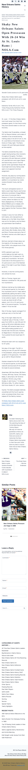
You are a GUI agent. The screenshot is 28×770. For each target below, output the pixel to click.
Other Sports (6, 684)
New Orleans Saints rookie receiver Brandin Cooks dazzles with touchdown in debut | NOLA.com (7, 466)
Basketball (5, 650)
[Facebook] (12, 1)
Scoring (4, 699)
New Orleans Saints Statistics (11, 677)
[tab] (11, 536)
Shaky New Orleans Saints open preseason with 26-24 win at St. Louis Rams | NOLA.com (14, 403)
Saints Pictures (6, 696)
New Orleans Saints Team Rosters (12, 679)
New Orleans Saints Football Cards (13, 670)
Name (4, 580)
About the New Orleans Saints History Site (15, 755)
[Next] (24, 511)
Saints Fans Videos (8, 694)
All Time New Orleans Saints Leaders (13, 648)
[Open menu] (24, 5)
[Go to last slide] (4, 511)
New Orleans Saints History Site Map (17, 753)
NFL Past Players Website (19, 750)
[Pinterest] (18, 1)
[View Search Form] (25, 10)
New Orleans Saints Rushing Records (13, 675)
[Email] (25, 1)
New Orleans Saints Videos (10, 682)
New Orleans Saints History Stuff (11, 52)
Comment (6, 558)
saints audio (5, 692)
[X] (15, 1)
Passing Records (7, 687)
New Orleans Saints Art (9, 663)
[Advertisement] (14, 626)
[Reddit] (21, 1)
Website (4, 596)
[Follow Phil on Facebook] (10, 452)
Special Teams (6, 704)
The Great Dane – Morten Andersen (21, 462)
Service (4, 701)
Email (4, 588)
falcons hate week (7, 655)
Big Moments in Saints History (11, 653)
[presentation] (14, 504)
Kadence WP (21, 765)
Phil (10, 415)
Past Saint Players (7, 689)
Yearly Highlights (7, 706)
